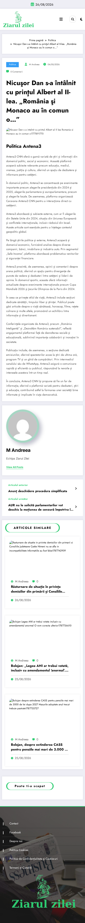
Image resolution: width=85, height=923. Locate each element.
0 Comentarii (17, 71)
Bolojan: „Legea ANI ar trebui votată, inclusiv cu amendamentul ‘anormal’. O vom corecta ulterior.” (39, 668)
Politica (12, 64)
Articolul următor (18, 499)
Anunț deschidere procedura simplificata (37, 491)
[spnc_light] (81, 19)
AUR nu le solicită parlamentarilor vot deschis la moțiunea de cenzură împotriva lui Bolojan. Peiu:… (40, 507)
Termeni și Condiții (20, 868)
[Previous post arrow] (76, 488)
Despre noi (15, 841)
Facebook (15, 832)
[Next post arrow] (76, 506)
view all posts (14, 467)
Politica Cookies (18, 850)
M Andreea (34, 64)
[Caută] (72, 19)
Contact (13, 823)
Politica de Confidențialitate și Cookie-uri (33, 859)
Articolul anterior (18, 485)
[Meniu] (61, 19)
